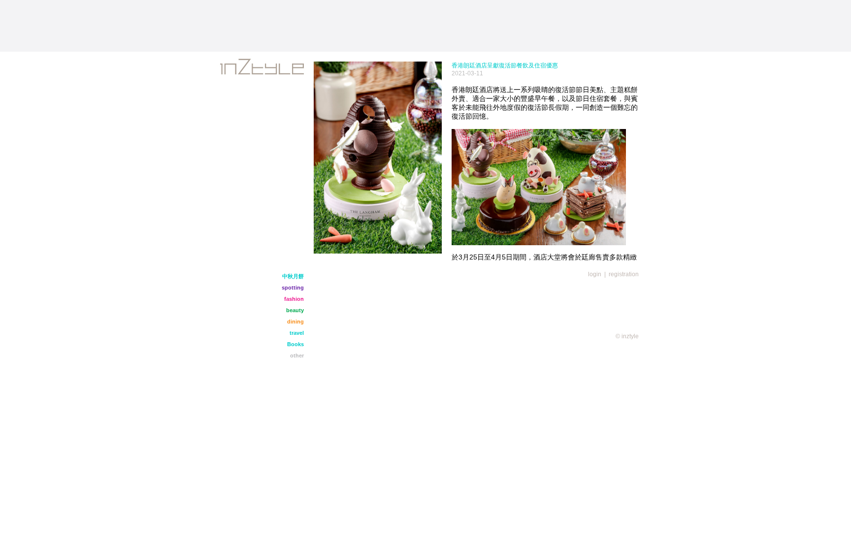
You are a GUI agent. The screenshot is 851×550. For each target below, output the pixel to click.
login (594, 274)
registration (624, 274)
